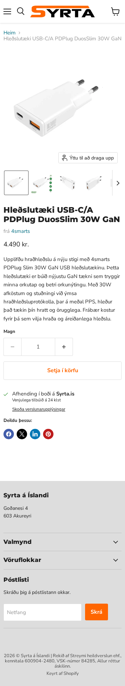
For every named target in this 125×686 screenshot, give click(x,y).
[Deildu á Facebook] (8, 434)
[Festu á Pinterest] (48, 434)
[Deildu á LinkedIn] (35, 434)
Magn (9, 331)
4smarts (20, 231)
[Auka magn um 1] (64, 347)
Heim (9, 33)
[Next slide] (117, 183)
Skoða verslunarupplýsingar (38, 409)
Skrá (96, 612)
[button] (16, 183)
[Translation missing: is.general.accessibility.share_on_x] (22, 434)
